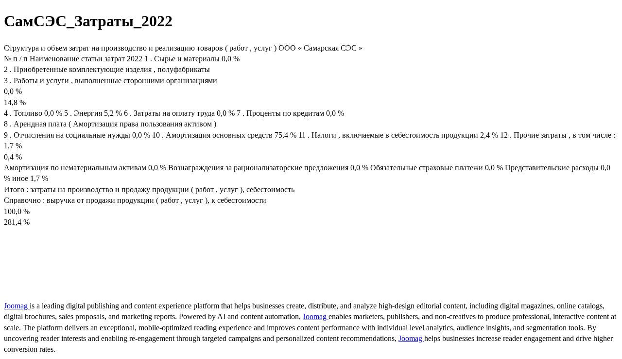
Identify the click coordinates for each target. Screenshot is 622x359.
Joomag (17, 306)
